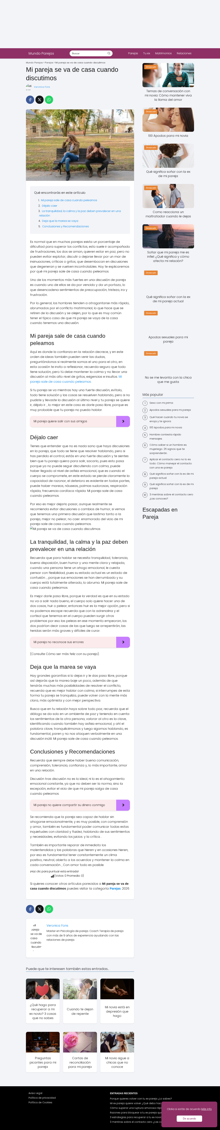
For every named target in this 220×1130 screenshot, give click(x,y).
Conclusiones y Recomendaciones (65, 226)
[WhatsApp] (49, 100)
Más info (206, 1109)
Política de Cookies (40, 1102)
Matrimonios (163, 53)
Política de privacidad (42, 1098)
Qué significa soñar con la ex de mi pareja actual (172, 476)
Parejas (133, 53)
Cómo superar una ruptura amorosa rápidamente (141, 1108)
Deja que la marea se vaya (60, 221)
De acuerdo (189, 1118)
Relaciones (184, 53)
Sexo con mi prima (161, 403)
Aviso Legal (35, 1093)
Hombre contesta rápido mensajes (165, 436)
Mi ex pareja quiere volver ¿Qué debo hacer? (137, 1103)
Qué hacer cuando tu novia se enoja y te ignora (169, 419)
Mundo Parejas (41, 53)
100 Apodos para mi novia (166, 427)
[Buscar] (109, 53)
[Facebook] (30, 100)
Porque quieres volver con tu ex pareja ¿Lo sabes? (141, 1098)
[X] (39, 100)
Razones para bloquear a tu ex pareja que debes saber (144, 1112)
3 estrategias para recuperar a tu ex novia (136, 1117)
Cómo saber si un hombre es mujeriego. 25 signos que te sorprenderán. (168, 449)
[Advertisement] (103, 24)
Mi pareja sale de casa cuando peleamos (69, 200)
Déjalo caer (49, 206)
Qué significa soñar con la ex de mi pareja (172, 486)
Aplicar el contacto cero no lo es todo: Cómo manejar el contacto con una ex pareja (171, 463)
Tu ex (146, 53)
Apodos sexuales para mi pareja (170, 410)
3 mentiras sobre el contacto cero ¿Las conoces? (171, 496)
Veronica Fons (42, 87)
